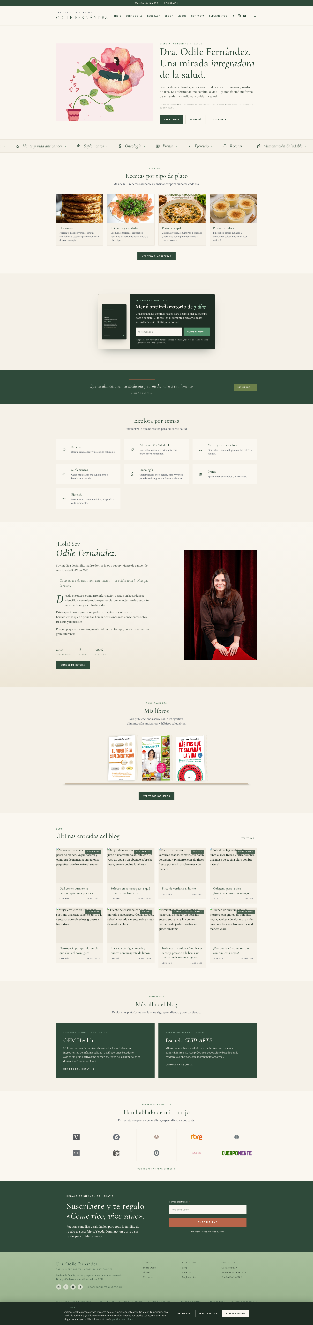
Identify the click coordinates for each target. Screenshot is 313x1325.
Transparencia (217, 1301)
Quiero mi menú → (196, 331)
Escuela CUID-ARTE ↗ (234, 1272)
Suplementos (218, 16)
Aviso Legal (107, 1301)
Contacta (198, 16)
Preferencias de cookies (244, 1301)
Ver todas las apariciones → (156, 1169)
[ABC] (76, 1153)
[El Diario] (156, 1153)
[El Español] (116, 1153)
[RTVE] (197, 1137)
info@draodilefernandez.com (104, 1287)
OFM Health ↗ (229, 1267)
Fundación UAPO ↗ (232, 1277)
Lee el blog (171, 119)
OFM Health (171, 3)
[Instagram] (239, 15)
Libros (182, 16)
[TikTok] (80, 1287)
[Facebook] (233, 15)
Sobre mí (195, 119)
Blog (169, 16)
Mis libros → (245, 387)
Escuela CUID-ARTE (146, 3)
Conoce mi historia (73, 665)
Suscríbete (219, 119)
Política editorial (192, 1301)
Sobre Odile (134, 16)
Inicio (117, 16)
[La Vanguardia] (76, 1137)
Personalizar (208, 1313)
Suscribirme (208, 1222)
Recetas (153, 16)
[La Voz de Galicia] (197, 1153)
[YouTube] (244, 15)
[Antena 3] (156, 1137)
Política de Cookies (131, 1301)
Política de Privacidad (162, 1301)
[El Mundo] (237, 1137)
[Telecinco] (116, 1137)
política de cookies (122, 1319)
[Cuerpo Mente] (237, 1153)
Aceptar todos (236, 1313)
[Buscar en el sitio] (255, 15)
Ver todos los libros (156, 796)
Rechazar (184, 1313)
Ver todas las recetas (156, 256)
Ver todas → (249, 838)
